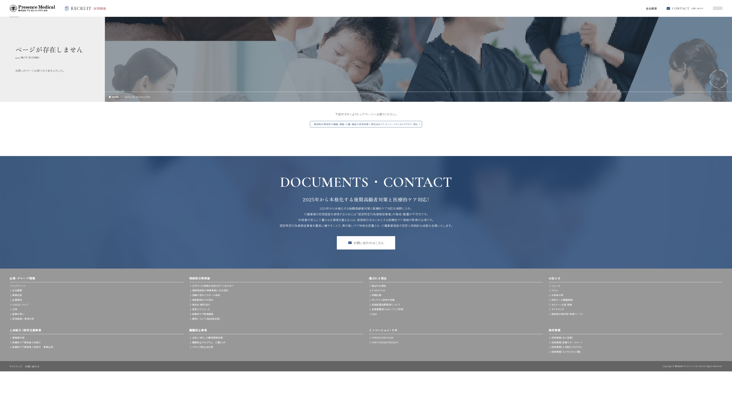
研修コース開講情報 (562, 299)
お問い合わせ (32, 366)
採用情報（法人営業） (562, 337)
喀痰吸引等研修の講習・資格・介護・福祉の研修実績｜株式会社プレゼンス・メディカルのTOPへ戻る (366, 124)
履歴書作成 (18, 337)
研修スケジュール (201, 309)
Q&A (374, 313)
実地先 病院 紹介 (201, 304)
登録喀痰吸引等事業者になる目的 (210, 290)
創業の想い (18, 313)
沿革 (14, 309)
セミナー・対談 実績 (561, 304)
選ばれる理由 (379, 285)
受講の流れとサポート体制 (206, 295)
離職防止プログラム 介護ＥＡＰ (209, 342)
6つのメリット (379, 290)
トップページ (19, 285)
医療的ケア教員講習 (203, 313)
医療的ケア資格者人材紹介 (26, 342)
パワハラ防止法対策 (202, 346)
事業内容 (17, 295)
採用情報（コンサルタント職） (566, 351)
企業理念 (17, 299)
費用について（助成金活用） (206, 318)
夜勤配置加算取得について (386, 304)
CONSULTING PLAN (382, 337)
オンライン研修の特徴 (383, 299)
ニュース (555, 285)
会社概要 (651, 8)
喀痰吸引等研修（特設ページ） (567, 313)
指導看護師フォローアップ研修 (388, 309)
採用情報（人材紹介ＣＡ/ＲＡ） (566, 346)
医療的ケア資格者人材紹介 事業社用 (32, 346)
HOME (115, 96)
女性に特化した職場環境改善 (207, 337)
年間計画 (376, 295)
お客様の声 (557, 295)
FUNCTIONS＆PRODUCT (385, 342)
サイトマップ (557, 309)
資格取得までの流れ (203, 299)
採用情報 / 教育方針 (23, 318)
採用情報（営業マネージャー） (566, 342)
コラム (554, 290)
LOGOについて (20, 304)
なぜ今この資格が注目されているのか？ (213, 285)
